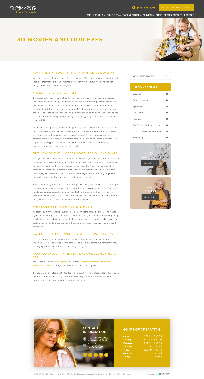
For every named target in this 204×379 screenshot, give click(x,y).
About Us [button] (98, 15)
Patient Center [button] (131, 15)
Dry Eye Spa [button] (113, 15)
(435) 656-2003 (146, 8)
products (137, 119)
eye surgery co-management (147, 125)
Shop (159, 15)
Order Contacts (173, 15)
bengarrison (63, 262)
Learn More (149, 163)
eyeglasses (138, 106)
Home (88, 15)
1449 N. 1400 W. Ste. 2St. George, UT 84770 (98, 339)
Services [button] (148, 15)
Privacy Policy (115, 374)
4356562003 (95, 345)
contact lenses (140, 100)
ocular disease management (147, 131)
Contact (189, 15)
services (137, 94)
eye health (138, 113)
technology (138, 138)
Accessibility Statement (96, 374)
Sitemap (126, 374)
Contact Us (149, 197)
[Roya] (164, 374)
